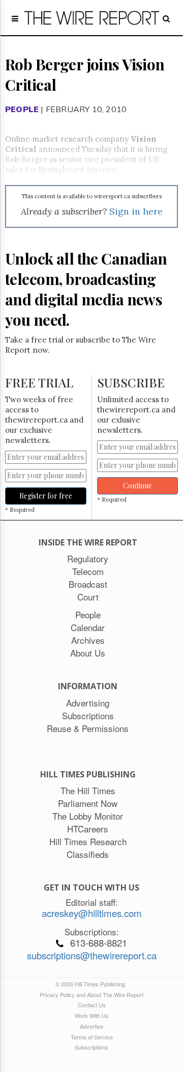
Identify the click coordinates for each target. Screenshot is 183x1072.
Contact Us (92, 1005)
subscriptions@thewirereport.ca (92, 955)
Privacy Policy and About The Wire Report (91, 994)
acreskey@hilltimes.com (92, 913)
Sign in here (136, 211)
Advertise (91, 1026)
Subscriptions (91, 1047)
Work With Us (92, 1015)
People (22, 109)
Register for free (45, 496)
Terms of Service (92, 1037)
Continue (137, 485)
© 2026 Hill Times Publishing (91, 984)
